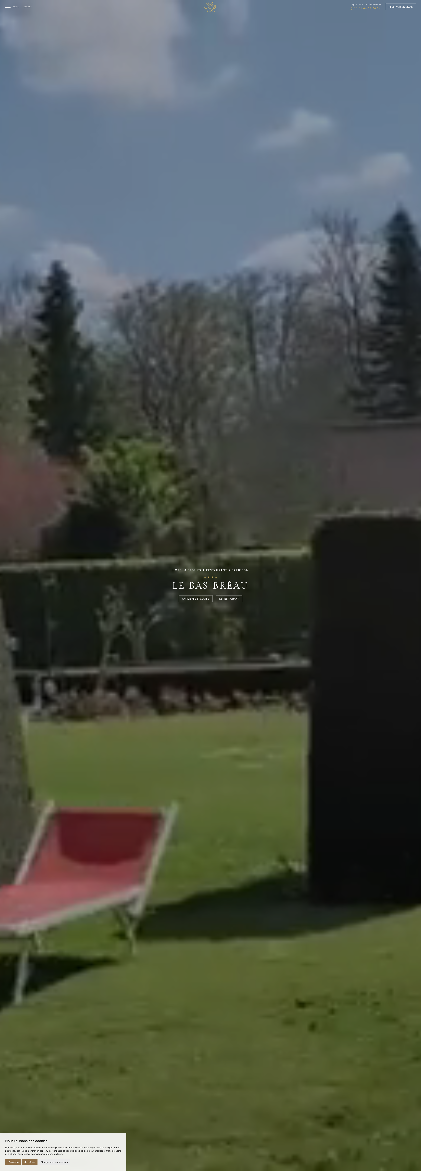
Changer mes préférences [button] (54, 1162)
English (28, 6)
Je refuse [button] (30, 1162)
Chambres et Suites (195, 599)
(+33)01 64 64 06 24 (366, 8)
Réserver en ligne (400, 7)
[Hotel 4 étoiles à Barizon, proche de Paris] (210, 7)
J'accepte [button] (13, 1162)
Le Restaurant (229, 599)
